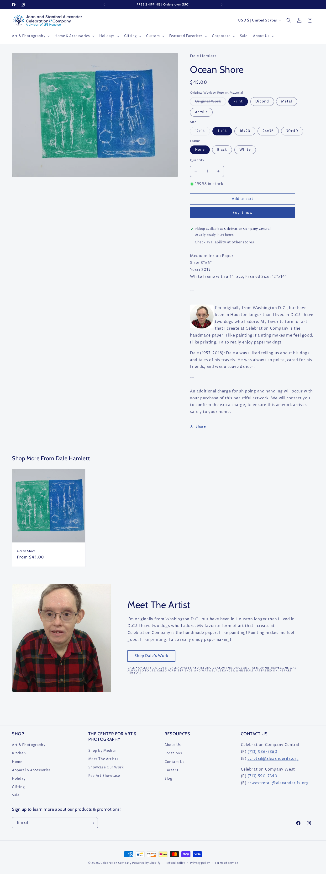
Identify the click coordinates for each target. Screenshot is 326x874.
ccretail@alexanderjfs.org (273, 758)
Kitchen (19, 753)
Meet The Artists (103, 759)
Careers (171, 770)
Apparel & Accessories (31, 770)
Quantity (197, 160)
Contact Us (174, 762)
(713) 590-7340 (262, 776)
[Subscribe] (92, 822)
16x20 (244, 131)
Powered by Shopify (146, 863)
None (200, 149)
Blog (168, 778)
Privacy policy (200, 863)
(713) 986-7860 (262, 751)
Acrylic (201, 112)
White (245, 149)
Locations (173, 753)
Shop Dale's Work (151, 655)
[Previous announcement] (104, 4)
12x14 (202, 132)
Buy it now (242, 212)
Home (17, 762)
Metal (286, 101)
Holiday (19, 778)
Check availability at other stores (224, 242)
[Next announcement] (221, 4)
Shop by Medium (103, 750)
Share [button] (200, 426)
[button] (30, 36)
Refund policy (175, 863)
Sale (15, 795)
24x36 (268, 131)
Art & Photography (28, 745)
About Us (172, 745)
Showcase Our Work (106, 767)
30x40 (292, 131)
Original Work (210, 102)
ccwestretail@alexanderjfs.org (278, 783)
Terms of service (226, 863)
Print (238, 101)
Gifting (18, 787)
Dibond (262, 101)
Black (222, 149)
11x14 (222, 131)
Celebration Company (115, 863)
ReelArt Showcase (104, 775)
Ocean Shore (26, 551)
